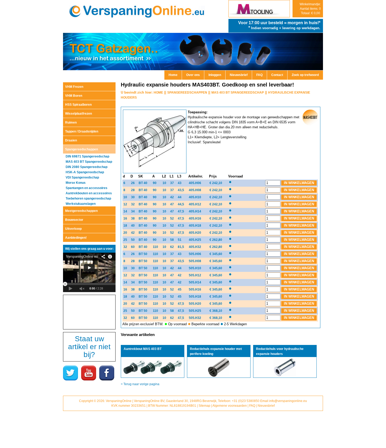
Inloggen (214, 75)
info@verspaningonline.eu (288, 401)
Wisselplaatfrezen (78, 113)
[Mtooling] (259, 16)
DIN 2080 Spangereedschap (86, 167)
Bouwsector (74, 220)
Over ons (193, 75)
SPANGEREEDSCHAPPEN (187, 92)
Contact (277, 75)
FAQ (259, 75)
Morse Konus (76, 183)
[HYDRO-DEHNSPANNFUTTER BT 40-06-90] (155, 172)
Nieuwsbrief (239, 75)
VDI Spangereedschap (82, 177)
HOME (158, 92)
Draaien (71, 140)
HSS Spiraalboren (78, 104)
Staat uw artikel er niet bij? (89, 347)
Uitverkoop (73, 229)
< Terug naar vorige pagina (140, 384)
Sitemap (204, 406)
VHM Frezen (74, 87)
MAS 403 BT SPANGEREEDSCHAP (237, 92)
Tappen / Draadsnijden (81, 131)
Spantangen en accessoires (86, 188)
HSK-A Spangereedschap (85, 172)
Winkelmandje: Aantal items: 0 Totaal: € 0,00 (310, 8)
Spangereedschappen (81, 149)
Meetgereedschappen (81, 211)
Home (173, 75)
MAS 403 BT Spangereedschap (89, 162)
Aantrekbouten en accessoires (89, 193)
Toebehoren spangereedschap (88, 198)
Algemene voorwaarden (229, 406)
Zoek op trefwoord (305, 75)
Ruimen (71, 122)
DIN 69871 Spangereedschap (87, 156)
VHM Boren (73, 96)
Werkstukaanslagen (81, 204)
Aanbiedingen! (76, 238)
